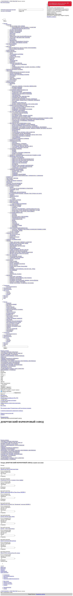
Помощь (3, 570)
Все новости (4, 395)
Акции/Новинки (7, 289)
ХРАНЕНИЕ (9, 331)
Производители (7, 288)
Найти (5, 348)
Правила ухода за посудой (7, 413)
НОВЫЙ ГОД (9, 314)
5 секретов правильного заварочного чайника (12, 410)
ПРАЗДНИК (9, 319)
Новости (5, 296)
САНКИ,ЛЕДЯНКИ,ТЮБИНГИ (14, 318)
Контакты (5, 295)
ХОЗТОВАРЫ (9, 330)
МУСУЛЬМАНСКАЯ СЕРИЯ (13, 322)
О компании (6, 285)
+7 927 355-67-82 (13, 1)
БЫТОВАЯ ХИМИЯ (11, 304)
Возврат (8, 294)
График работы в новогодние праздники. (11, 403)
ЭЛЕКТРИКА (9, 317)
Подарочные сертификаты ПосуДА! (9, 398)
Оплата (8, 291)
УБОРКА (8, 327)
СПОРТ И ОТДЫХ (11, 312)
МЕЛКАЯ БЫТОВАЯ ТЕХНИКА (14, 309)
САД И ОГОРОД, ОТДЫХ (12, 323)
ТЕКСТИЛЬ (9, 310)
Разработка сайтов (40, 594)
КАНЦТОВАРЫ (10, 307)
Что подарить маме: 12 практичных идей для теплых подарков (16, 408)
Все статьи (3, 405)
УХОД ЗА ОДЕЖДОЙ (11, 328)
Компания (3, 568)
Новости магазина (6, 391)
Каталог (5, 23)
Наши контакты (4, 572)
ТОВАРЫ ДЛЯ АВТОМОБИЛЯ (14, 321)
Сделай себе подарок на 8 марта (8, 400)
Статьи (5, 588)
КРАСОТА (8, 305)
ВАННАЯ (8, 303)
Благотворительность (11, 286)
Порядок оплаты (7, 582)
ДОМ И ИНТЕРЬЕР (11, 308)
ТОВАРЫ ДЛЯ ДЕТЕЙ (12, 324)
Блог (4, 298)
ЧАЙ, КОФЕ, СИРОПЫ (12, 315)
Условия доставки (7, 583)
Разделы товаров (5, 350)
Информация (4, 571)
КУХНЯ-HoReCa (10, 313)
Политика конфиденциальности (11, 578)
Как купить (6, 290)
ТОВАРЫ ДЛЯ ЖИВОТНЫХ (13, 326)
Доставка (8, 293)
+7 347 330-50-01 (5, 1)
